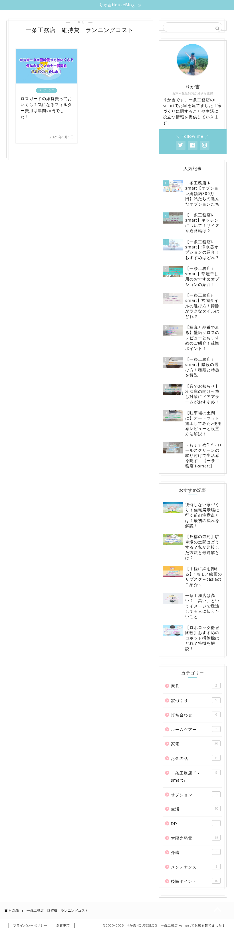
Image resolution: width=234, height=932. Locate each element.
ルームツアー (194, 729)
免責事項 (63, 925)
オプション (194, 794)
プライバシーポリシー (30, 925)
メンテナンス (194, 867)
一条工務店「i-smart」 (194, 776)
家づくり (194, 700)
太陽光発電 (194, 838)
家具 (194, 686)
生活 (194, 809)
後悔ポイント (194, 881)
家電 (194, 743)
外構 (194, 852)
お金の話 (194, 758)
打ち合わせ (194, 715)
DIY (194, 823)
